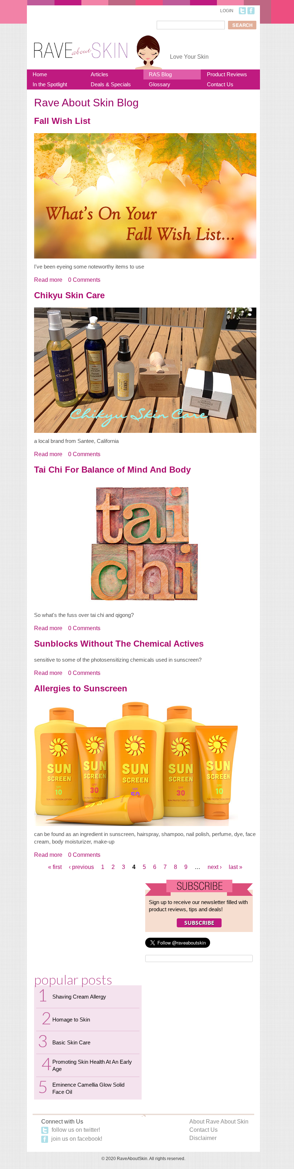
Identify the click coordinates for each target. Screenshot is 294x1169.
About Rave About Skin (218, 1122)
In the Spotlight (50, 84)
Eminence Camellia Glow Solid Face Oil (88, 1088)
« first (55, 867)
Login (226, 10)
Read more (48, 280)
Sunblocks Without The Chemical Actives (119, 643)
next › (215, 867)
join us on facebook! (76, 1139)
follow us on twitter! (75, 1130)
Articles (99, 74)
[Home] (80, 45)
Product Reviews (227, 74)
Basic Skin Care (71, 1042)
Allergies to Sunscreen (80, 688)
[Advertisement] (88, 924)
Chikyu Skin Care (69, 295)
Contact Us (220, 84)
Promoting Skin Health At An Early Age (92, 1065)
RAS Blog (160, 74)
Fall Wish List (62, 121)
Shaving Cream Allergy (79, 997)
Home (40, 74)
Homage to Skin (71, 1019)
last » (235, 867)
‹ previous (81, 867)
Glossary (159, 84)
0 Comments (84, 280)
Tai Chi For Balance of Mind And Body (112, 469)
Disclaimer (203, 1138)
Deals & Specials (111, 84)
